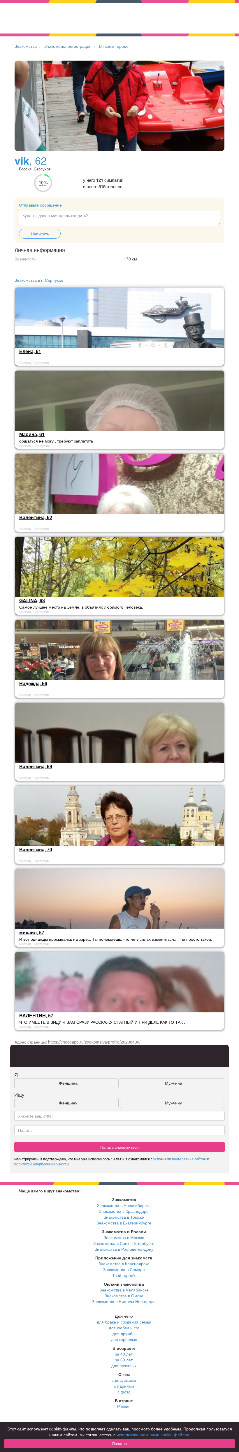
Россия (124, 1406)
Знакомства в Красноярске (124, 1263)
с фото (124, 1392)
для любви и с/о (124, 1328)
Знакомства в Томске (124, 1217)
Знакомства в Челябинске (124, 1290)
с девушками (124, 1380)
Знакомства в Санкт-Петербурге (123, 1243)
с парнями (124, 1386)
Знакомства (26, 46)
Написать (40, 234)
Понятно (119, 1443)
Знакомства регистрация (68, 46)
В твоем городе (114, 46)
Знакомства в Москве (124, 1237)
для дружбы (124, 1333)
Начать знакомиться (119, 1147)
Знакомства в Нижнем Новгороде (124, 1301)
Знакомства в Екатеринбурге (123, 1223)
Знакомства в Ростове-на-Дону (124, 1249)
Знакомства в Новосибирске (124, 1205)
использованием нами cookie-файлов (153, 1434)
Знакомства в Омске (124, 1295)
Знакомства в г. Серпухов (39, 280)
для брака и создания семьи (124, 1322)
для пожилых (123, 1365)
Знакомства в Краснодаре (124, 1211)
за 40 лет (124, 1354)
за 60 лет (124, 1360)
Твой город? (124, 1275)
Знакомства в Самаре (124, 1269)
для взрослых (124, 1339)
